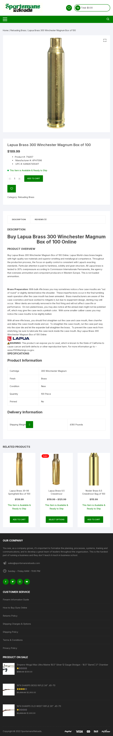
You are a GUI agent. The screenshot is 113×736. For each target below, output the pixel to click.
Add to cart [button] (19, 519)
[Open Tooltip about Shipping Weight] (29, 424)
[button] (105, 40)
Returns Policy (10, 615)
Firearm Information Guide (16, 599)
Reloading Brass (18, 30)
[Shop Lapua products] (18, 338)
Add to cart (33, 178)
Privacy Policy (10, 648)
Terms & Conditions (13, 640)
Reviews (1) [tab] (40, 219)
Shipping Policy (10, 632)
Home (6, 30)
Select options (56, 519)
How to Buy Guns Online (15, 607)
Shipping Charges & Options (17, 623)
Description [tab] (19, 219)
